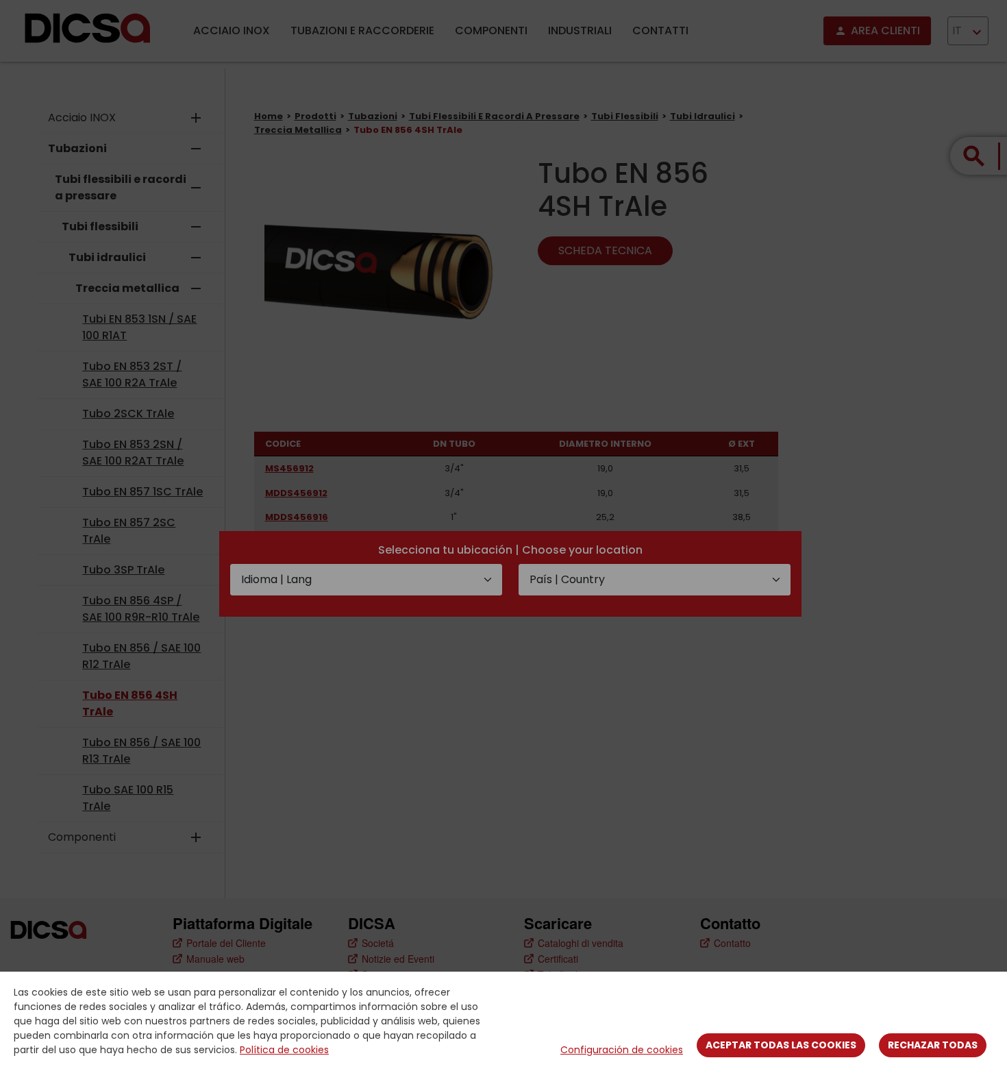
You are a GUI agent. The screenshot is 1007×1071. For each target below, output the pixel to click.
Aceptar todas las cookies (781, 1045)
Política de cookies (284, 1050)
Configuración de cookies (621, 1050)
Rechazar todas (933, 1045)
